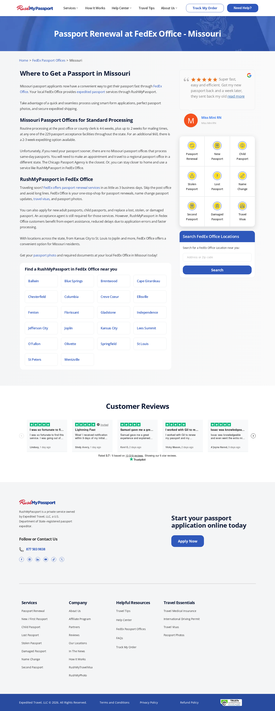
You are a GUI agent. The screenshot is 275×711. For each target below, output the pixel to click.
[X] (61, 559)
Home (23, 60)
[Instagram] (29, 559)
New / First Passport (34, 619)
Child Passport (31, 627)
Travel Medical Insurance (180, 611)
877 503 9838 (34, 549)
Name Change (31, 659)
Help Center (120, 8)
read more (236, 96)
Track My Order (205, 8)
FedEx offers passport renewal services (71, 187)
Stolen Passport (32, 643)
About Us (168, 8)
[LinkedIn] (37, 559)
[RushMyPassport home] (35, 8)
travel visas (41, 199)
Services (69, 8)
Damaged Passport (34, 651)
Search (217, 270)
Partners (74, 627)
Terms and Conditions (114, 702)
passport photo (44, 255)
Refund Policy (189, 702)
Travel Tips (146, 8)
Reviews (74, 635)
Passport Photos (174, 635)
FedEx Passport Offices (48, 60)
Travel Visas (171, 627)
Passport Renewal (33, 611)
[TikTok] (53, 559)
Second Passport (32, 667)
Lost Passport (30, 635)
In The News (77, 651)
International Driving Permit (182, 619)
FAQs (119, 638)
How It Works (95, 8)
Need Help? (243, 8)
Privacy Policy (149, 702)
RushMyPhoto (78, 675)
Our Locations (78, 643)
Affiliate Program (80, 619)
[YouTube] (45, 559)
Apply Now (187, 541)
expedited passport (91, 92)
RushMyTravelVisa (81, 667)
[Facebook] (21, 559)
